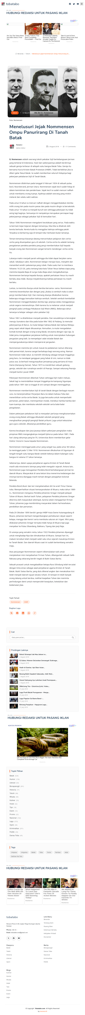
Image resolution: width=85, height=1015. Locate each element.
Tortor (49, 852)
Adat (66, 852)
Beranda (20, 54)
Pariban (58, 852)
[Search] (72, 637)
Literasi (14, 783)
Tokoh (28, 54)
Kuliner (14, 800)
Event (13, 811)
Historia (14, 790)
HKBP (26, 602)
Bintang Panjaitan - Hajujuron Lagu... (33, 705)
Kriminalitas (16, 828)
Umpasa (14, 852)
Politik (14, 832)
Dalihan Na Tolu (16, 856)
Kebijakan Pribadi (50, 933)
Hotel (13, 804)
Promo (14, 814)
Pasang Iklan (48, 926)
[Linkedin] (23, 613)
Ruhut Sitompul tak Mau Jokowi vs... (33, 654)
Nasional (15, 818)
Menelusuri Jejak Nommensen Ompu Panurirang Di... (51, 54)
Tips (13, 807)
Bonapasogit (17, 786)
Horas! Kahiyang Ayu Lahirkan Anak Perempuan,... (38, 680)
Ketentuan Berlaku (50, 930)
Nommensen (15, 602)
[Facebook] (70, 4)
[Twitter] (74, 4)
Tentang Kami (48, 923)
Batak (14, 776)
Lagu (14, 821)
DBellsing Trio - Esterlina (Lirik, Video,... (34, 686)
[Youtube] (78, 4)
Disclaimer (47, 937)
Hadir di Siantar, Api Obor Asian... (32, 668)
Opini (13, 825)
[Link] (35, 613)
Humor (14, 779)
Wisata (14, 797)
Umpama (24, 852)
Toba (41, 852)
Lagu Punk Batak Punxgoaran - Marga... (34, 692)
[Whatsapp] (29, 613)
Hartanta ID (43, 1011)
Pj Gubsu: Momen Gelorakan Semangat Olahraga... (38, 661)
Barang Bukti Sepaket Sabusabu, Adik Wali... (36, 674)
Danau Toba (16, 835)
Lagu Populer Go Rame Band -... (31, 699)
